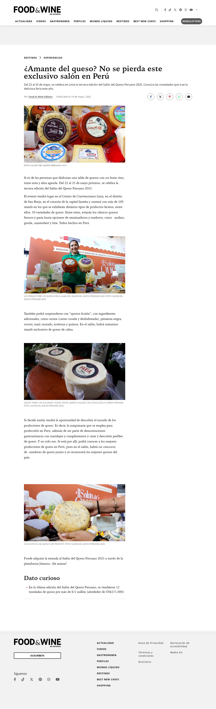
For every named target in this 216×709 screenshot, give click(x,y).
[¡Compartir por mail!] (188, 96)
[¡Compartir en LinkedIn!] (179, 96)
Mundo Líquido (101, 21)
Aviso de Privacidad (151, 643)
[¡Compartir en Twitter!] (160, 96)
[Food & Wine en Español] (37, 10)
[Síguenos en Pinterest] (180, 9)
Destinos (122, 21)
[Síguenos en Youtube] (191, 9)
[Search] (157, 10)
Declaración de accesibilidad (180, 644)
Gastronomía (60, 21)
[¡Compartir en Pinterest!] (169, 96)
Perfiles (80, 21)
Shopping (167, 21)
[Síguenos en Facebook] (165, 9)
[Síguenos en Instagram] (186, 9)
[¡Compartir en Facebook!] (150, 96)
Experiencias (53, 57)
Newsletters (191, 21)
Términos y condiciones (146, 654)
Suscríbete (37, 655)
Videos (41, 21)
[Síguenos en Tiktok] (170, 9)
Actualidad (23, 21)
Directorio (144, 661)
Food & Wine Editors (40, 96)
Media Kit (176, 652)
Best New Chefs (144, 21)
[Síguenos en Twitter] (175, 9)
